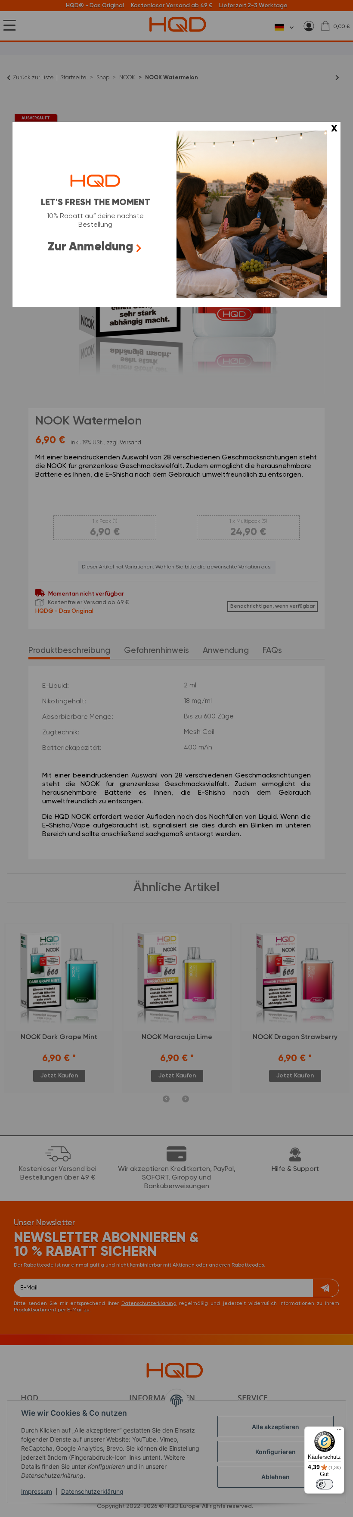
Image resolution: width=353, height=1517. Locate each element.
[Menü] (339, 1431)
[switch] (324, 1484)
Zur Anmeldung (90, 247)
